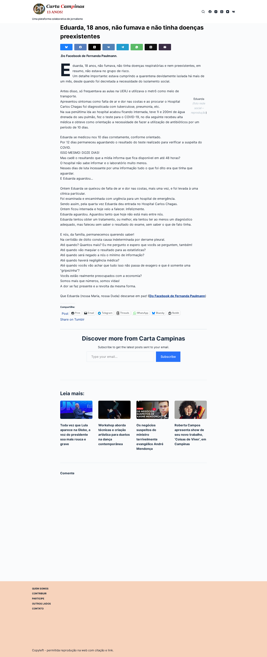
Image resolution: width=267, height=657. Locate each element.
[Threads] (221, 11)
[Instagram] (215, 11)
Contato (38, 608)
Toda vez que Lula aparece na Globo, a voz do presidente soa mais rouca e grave (75, 434)
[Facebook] (210, 11)
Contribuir (39, 593)
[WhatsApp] (137, 47)
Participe (38, 598)
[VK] (233, 11)
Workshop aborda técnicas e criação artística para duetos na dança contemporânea (114, 434)
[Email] (165, 47)
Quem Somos (40, 588)
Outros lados (41, 603)
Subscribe (168, 357)
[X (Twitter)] (94, 47)
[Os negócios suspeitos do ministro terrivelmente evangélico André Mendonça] (152, 410)
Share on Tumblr (72, 318)
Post (65, 313)
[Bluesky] (66, 47)
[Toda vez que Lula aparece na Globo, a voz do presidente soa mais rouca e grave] (76, 410)
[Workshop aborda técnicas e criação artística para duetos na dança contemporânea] (114, 410)
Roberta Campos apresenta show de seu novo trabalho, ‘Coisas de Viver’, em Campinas (190, 434)
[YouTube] (227, 11)
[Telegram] (122, 47)
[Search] (203, 11)
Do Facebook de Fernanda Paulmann (177, 296)
